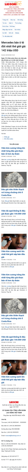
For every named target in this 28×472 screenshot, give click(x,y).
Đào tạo (12, 20)
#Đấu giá (6, 137)
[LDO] (14, 180)
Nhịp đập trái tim (7, 29)
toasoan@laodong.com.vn (13, 435)
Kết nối (11, 33)
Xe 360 (4, 33)
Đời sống (20, 20)
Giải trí (11, 23)
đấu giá (3, 115)
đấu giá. (12, 267)
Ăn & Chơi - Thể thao (8, 26)
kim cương (7, 159)
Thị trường (18, 23)
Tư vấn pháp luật (7, 36)
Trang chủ (5, 20)
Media (17, 33)
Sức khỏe (17, 29)
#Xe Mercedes (8, 139)
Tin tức (4, 23)
